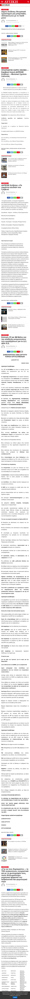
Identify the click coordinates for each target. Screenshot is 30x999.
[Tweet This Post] (10, 25)
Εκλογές (11, 832)
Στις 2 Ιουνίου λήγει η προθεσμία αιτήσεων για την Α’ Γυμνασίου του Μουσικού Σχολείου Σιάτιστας (17, 160)
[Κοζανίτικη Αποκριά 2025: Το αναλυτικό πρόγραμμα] (4, 52)
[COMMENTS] (23, 25)
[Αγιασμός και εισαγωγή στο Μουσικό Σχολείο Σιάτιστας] (4, 167)
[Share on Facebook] (6, 25)
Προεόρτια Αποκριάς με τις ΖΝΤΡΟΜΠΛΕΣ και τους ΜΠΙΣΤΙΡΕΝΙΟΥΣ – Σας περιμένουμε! (17, 59)
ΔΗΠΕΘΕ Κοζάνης (13, 148)
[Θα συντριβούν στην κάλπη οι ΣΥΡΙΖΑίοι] (4, 843)
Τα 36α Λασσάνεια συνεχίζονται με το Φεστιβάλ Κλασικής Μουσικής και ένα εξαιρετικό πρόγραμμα (16, 326)
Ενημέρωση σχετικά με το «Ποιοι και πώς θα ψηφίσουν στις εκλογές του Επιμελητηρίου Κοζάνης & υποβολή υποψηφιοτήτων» (17, 850)
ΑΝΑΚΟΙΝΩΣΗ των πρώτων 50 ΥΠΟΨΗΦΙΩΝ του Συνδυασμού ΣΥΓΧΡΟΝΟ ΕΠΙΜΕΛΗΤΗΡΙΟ (18, 858)
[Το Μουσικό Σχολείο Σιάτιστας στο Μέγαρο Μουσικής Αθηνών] (4, 175)
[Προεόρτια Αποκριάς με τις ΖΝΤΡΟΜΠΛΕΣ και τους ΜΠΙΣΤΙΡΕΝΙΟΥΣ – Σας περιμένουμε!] (4, 60)
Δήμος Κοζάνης (9, 33)
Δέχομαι (15, 997)
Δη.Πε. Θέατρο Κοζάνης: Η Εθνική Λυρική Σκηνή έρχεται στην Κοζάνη (17, 318)
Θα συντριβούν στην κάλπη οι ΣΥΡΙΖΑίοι (17, 841)
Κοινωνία (16, 33)
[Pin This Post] (16, 25)
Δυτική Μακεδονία (12, 20)
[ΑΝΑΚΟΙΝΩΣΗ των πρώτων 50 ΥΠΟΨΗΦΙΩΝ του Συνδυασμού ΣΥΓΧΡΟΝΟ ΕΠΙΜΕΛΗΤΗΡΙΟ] (4, 859)
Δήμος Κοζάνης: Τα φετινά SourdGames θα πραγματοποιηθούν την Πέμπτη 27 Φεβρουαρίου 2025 (18, 44)
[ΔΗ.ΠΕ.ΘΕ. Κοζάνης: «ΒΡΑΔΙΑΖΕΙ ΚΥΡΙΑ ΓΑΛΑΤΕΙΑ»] (4, 311)
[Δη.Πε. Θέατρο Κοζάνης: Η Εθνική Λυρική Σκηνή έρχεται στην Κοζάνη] (4, 319)
